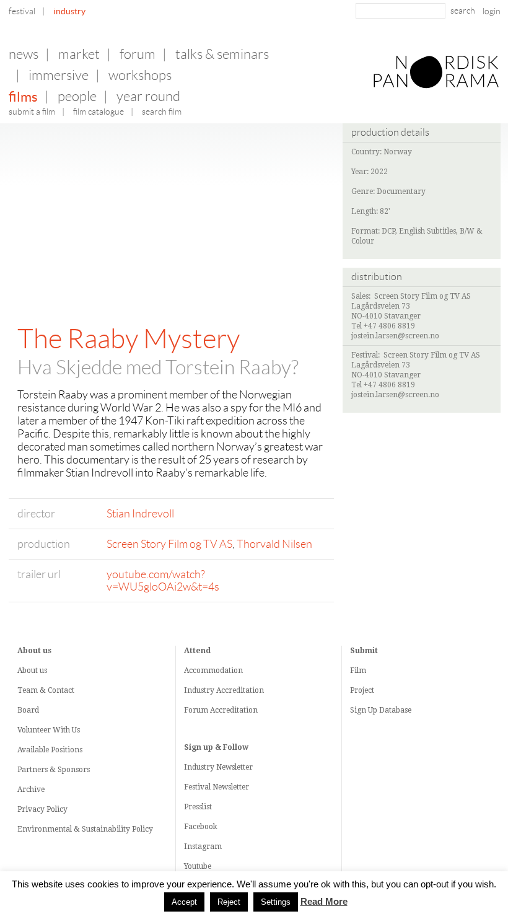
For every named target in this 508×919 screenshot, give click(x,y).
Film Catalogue (98, 112)
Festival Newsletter (216, 787)
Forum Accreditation (221, 710)
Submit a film (32, 112)
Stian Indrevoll (140, 514)
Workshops (140, 75)
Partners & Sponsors (53, 769)
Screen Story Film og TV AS (169, 544)
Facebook (200, 826)
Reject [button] (228, 902)
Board (28, 710)
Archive (31, 789)
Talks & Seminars (222, 54)
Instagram (203, 846)
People (77, 96)
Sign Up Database (380, 710)
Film (358, 670)
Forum (137, 54)
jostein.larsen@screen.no (395, 336)
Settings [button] (276, 902)
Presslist (198, 806)
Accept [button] (184, 902)
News (23, 54)
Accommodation (213, 670)
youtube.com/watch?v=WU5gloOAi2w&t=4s (163, 580)
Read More (324, 902)
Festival (22, 11)
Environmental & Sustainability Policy (85, 829)
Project (362, 690)
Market (79, 54)
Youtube (197, 866)
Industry (69, 11)
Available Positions (49, 749)
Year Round (148, 96)
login (492, 11)
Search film (162, 112)
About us (32, 670)
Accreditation (240, 690)
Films (23, 96)
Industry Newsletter (218, 767)
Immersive (58, 75)
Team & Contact (45, 690)
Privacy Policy (42, 809)
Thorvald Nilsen (274, 544)
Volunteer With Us (48, 730)
